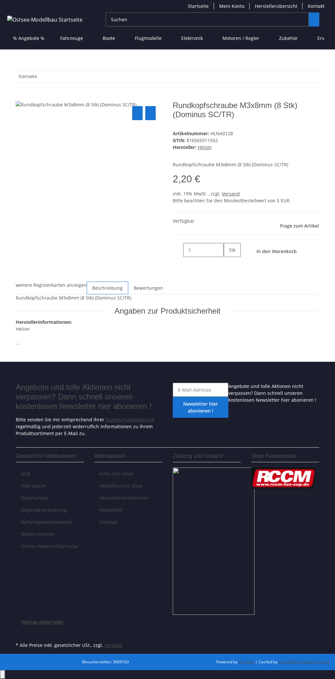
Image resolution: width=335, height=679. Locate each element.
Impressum (33, 486)
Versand (231, 194)
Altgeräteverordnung (44, 510)
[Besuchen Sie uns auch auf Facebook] (21, 632)
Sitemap (108, 522)
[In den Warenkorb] (21, 97)
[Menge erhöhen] (229, 264)
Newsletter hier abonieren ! (200, 407)
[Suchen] (314, 19)
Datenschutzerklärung (130, 419)
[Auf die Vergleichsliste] (137, 113)
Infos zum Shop (116, 473)
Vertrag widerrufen (42, 622)
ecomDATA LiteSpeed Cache (304, 662)
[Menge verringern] (178, 250)
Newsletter (111, 510)
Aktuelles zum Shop (121, 486)
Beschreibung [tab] (107, 288)
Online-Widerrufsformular (50, 546)
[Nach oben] (2, 674)
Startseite (198, 6)
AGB (25, 473)
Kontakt (316, 6)
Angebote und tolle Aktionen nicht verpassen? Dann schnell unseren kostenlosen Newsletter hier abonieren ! (272, 393)
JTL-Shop (246, 662)
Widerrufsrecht (37, 534)
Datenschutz (34, 498)
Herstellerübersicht (276, 6)
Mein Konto (231, 6)
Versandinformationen (124, 498)
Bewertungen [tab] (148, 288)
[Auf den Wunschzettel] (150, 113)
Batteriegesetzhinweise (46, 522)
